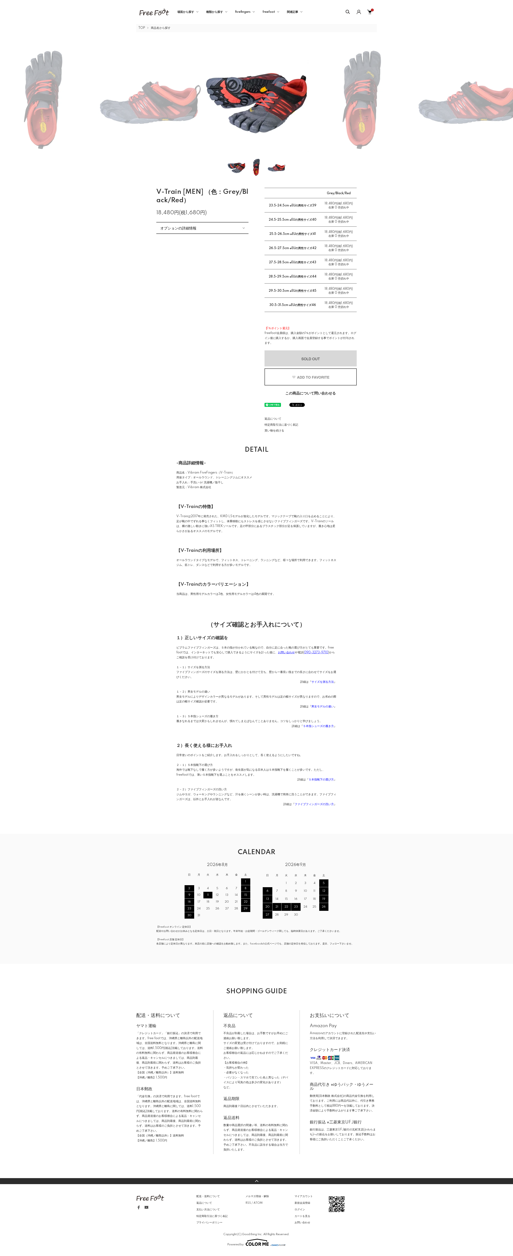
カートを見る (302, 1216)
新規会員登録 (302, 1203)
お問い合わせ (302, 1222)
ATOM (258, 1203)
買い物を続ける (274, 430)
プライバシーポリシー (209, 1222)
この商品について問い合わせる (310, 393)
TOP (141, 28)
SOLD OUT (310, 358)
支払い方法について (208, 1209)
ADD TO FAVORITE (313, 377)
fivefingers (242, 12)
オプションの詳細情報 (178, 227)
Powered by (235, 1244)
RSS (248, 1203)
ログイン (300, 1209)
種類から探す (214, 12)
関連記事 (292, 12)
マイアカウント (304, 1196)
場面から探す (185, 12)
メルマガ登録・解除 (257, 1196)
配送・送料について (208, 1196)
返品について (273, 418)
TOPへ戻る (256, 1181)
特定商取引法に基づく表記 (281, 424)
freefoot (269, 12)
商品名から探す (161, 28)
